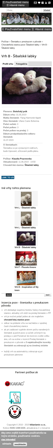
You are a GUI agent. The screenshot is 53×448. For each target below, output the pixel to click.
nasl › (48, 295)
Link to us (8, 177)
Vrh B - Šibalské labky (25, 247)
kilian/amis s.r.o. (38, 424)
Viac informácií (8, 439)
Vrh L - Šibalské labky (25, 207)
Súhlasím (6, 443)
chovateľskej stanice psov (17, 319)
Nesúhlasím (20, 444)
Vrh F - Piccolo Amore (25, 267)
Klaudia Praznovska (22, 158)
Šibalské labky (32, 165)
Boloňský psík (20, 111)
